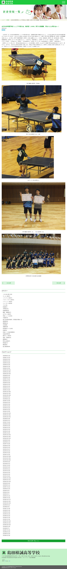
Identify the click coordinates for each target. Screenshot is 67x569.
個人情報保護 (32, 557)
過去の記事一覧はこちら (33, 540)
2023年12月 (7, 413)
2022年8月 (6, 442)
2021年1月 (6, 476)
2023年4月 (6, 427)
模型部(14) (5, 323)
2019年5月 (6, 512)
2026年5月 (6, 361)
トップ (3, 20)
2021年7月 (6, 465)
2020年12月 (7, 477)
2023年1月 (6, 433)
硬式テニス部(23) (7, 335)
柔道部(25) (5, 321)
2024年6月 (6, 402)
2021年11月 (6, 458)
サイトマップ (25, 557)
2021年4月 (6, 470)
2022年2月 (6, 452)
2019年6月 (6, 510)
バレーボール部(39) (7, 303)
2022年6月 (6, 445)
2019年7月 (6, 508)
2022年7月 (6, 443)
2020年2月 (6, 495)
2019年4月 (6, 513)
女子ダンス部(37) (7, 314)
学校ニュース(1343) (7, 315)
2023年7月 (6, 422)
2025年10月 (7, 373)
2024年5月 (6, 404)
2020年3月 (6, 494)
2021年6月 (6, 467)
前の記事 (59, 283)
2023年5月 (6, 425)
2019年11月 (6, 501)
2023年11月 (6, 415)
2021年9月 (6, 461)
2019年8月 (6, 506)
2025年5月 (6, 382)
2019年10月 (7, 503)
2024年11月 (6, 393)
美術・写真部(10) (7, 337)
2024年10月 (7, 395)
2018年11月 (6, 522)
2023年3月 (6, 429)
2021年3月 (6, 472)
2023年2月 (6, 431)
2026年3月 (6, 364)
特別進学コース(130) (8, 328)
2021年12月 (7, 456)
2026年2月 (6, 366)
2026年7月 (6, 357)
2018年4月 (6, 535)
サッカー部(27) (6, 296)
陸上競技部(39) (6, 346)
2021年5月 (6, 468)
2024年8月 (6, 398)
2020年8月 (6, 485)
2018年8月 (6, 528)
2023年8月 (6, 420)
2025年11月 (6, 371)
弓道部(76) (5, 317)
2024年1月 (6, 411)
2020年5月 (6, 490)
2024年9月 (6, 397)
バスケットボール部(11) (8, 299)
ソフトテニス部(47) (7, 298)
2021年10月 (7, 460)
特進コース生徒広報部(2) (9, 332)
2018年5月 (6, 533)
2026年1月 (6, 368)
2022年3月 (6, 451)
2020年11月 (6, 479)
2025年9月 (6, 375)
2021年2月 (6, 474)
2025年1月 (6, 389)
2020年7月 (6, 486)
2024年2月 (6, 409)
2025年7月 (6, 379)
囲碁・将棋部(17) (7, 312)
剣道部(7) (5, 307)
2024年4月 (6, 406)
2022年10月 (7, 438)
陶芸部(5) (5, 344)
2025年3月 (6, 386)
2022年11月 (6, 436)
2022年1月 (6, 454)
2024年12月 (7, 391)
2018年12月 (7, 521)
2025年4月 (6, 384)
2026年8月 (6, 355)
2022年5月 (6, 447)
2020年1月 (6, 497)
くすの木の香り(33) (7, 294)
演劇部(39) (5, 326)
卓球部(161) (5, 308)
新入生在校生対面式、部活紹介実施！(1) (12, 319)
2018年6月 (6, 531)
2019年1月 (6, 519)
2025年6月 (6, 380)
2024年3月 (6, 407)
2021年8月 (6, 463)
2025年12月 (7, 370)
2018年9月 (6, 526)
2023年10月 (7, 416)
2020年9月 (6, 483)
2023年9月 (6, 418)
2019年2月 (6, 517)
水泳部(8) (5, 324)
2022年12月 (7, 434)
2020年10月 (7, 481)
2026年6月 (6, 359)
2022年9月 (6, 440)
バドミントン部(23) (7, 301)
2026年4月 (6, 362)
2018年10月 (7, 524)
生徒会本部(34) (6, 333)
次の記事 (8, 283)
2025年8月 (6, 377)
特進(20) (5, 330)
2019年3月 (6, 515)
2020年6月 (6, 488)
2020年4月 (6, 492)
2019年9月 (6, 504)
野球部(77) (5, 342)
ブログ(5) (5, 305)
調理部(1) (5, 339)
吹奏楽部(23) (6, 310)
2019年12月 (7, 499)
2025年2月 (6, 388)
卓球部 (7, 20)
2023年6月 (6, 424)
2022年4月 (6, 449)
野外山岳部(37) (6, 341)
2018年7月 (6, 530)
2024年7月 (6, 400)
